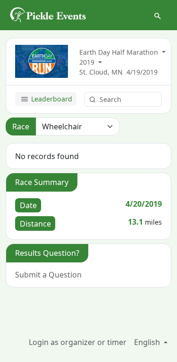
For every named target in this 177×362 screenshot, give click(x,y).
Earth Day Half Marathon (119, 52)
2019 (87, 62)
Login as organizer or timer (77, 342)
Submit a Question (48, 274)
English (148, 342)
